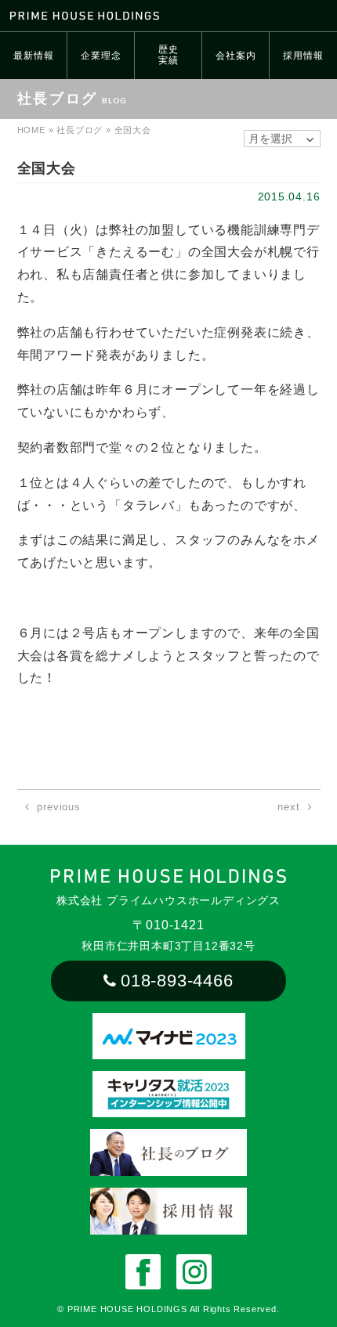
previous (58, 807)
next (288, 807)
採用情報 (303, 55)
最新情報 (33, 55)
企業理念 (101, 55)
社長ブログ (79, 130)
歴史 (168, 55)
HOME (31, 130)
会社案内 (235, 55)
